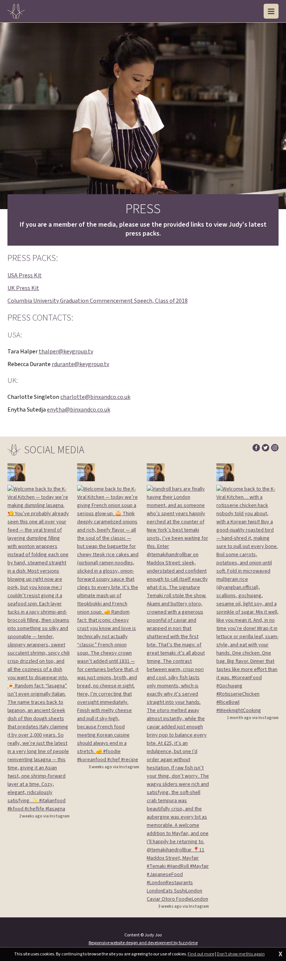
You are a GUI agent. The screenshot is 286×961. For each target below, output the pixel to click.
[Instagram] (275, 447)
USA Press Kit (24, 275)
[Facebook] (256, 447)
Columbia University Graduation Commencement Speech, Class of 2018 (97, 301)
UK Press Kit (23, 288)
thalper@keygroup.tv (66, 351)
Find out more (201, 954)
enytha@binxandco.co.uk (78, 410)
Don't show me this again (241, 954)
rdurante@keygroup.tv (80, 364)
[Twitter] (265, 447)
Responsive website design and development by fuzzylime (143, 943)
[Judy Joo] (16, 11)
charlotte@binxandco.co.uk (95, 397)
